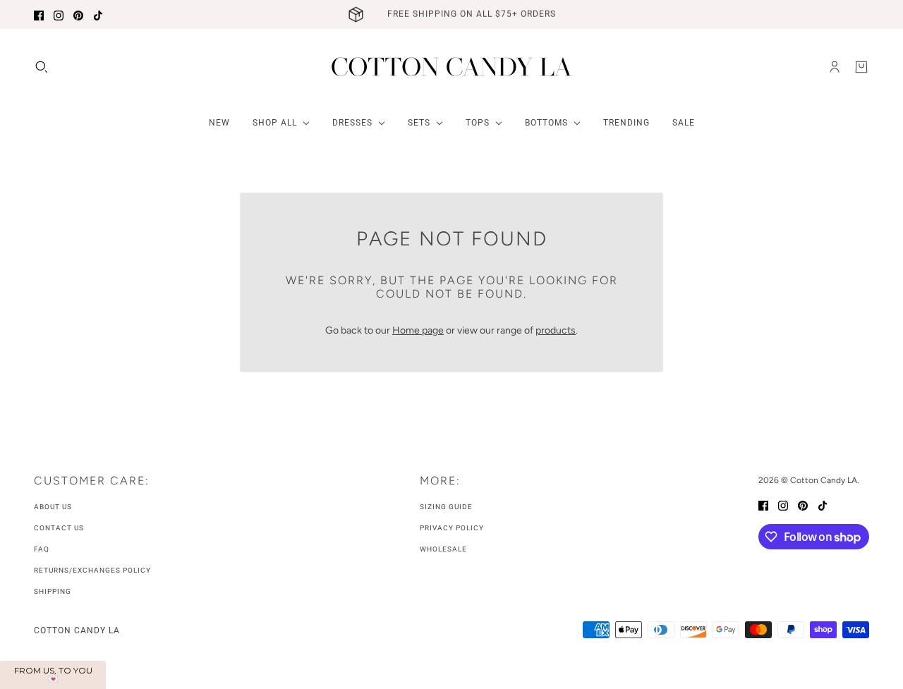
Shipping (52, 591)
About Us (53, 507)
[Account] (834, 67)
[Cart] (861, 67)
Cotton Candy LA (77, 630)
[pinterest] (78, 14)
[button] (53, 675)
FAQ (41, 549)
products (555, 330)
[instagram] (58, 14)
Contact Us (59, 528)
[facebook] (38, 14)
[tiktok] (98, 14)
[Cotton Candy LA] (452, 66)
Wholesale (443, 549)
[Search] (41, 67)
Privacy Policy (452, 528)
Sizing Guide (446, 507)
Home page (418, 330)
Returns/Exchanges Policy (92, 570)
